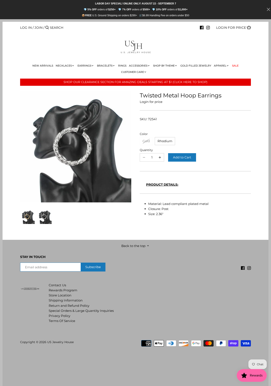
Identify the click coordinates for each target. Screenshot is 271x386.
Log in (26, 28)
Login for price (231, 28)
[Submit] (47, 28)
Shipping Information (66, 300)
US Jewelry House (60, 342)
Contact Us (57, 285)
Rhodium (165, 141)
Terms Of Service (62, 321)
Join (39, 28)
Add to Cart (182, 157)
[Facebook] (201, 27)
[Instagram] (208, 27)
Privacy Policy (59, 316)
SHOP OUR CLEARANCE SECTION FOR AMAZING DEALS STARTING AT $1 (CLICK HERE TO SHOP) (135, 82)
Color (144, 134)
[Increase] (160, 157)
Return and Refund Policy (69, 306)
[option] (27, 216)
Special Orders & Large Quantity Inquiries (81, 311)
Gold (146, 141)
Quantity (146, 150)
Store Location (60, 295)
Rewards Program (63, 290)
